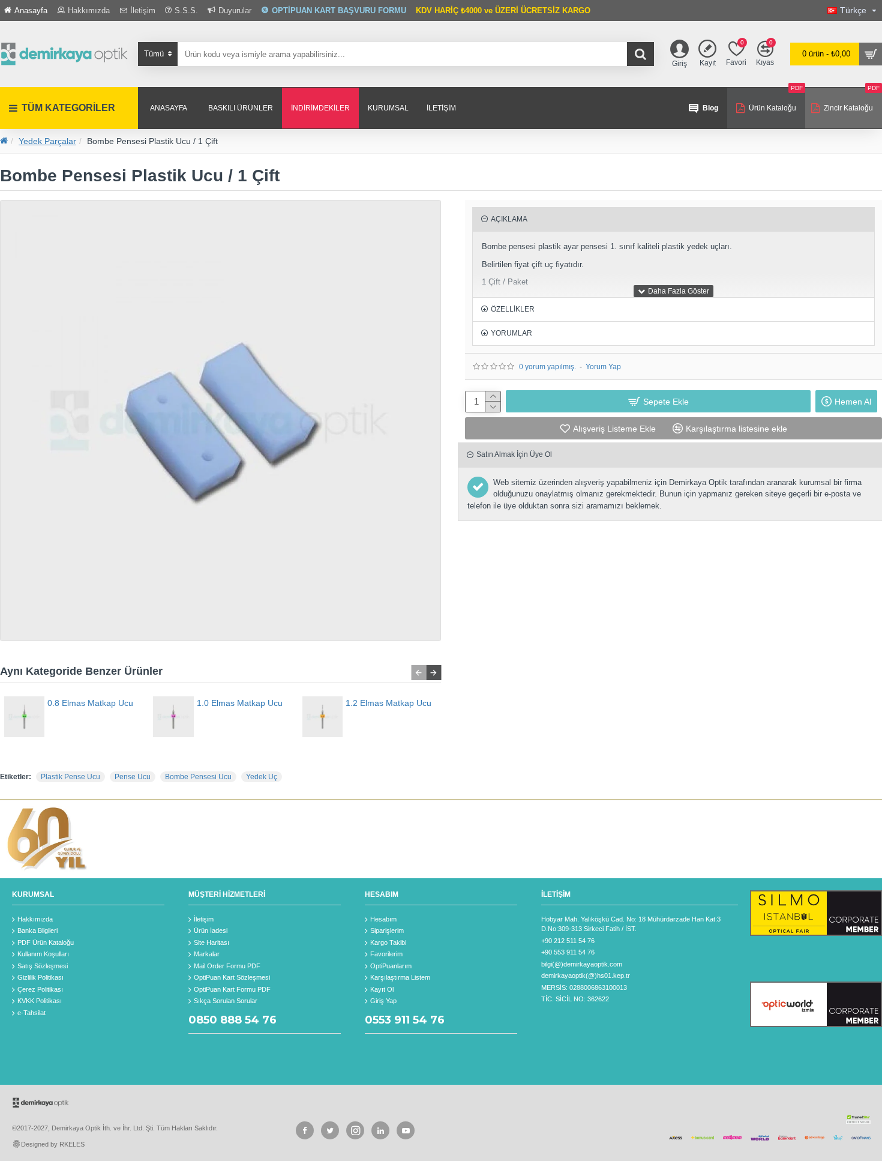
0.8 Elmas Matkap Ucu (90, 703)
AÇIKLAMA (509, 219)
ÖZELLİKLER (513, 309)
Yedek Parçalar (47, 141)
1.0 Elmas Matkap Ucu (240, 703)
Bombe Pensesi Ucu (198, 777)
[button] (418, 672)
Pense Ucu (133, 777)
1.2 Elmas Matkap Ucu (388, 703)
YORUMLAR (511, 333)
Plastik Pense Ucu (70, 777)
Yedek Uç (261, 777)
